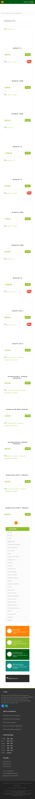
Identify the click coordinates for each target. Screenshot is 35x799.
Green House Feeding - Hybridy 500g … (13, 726)
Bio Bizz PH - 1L (17, 48)
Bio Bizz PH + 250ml (17, 212)
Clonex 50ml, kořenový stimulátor (11, 719)
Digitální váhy (11, 541)
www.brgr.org (24, 783)
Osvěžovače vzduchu (13, 608)
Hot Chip (9, 535)
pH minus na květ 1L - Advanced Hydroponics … (17, 377)
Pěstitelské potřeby (13, 596)
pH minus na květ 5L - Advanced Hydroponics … (17, 442)
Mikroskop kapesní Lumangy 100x (11, 715)
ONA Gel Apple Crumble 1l (9, 722)
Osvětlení (10, 562)
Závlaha (9, 581)
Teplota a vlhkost (12, 605)
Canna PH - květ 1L (17, 311)
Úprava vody (12, 13)
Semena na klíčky (12, 547)
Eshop (14, 788)
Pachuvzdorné (11, 614)
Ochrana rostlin (11, 599)
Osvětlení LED (11, 559)
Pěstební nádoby (12, 575)
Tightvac (9, 611)
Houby (9, 553)
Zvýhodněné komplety (13, 544)
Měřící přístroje (11, 602)
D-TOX (9, 538)
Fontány (9, 620)
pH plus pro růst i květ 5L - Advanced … (17, 508)
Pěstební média (11, 572)
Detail (28, 54)
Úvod (10, 788)
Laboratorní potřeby (13, 584)
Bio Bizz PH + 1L (17, 179)
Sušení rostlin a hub (13, 556)
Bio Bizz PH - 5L (17, 146)
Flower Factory (4, 13)
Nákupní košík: (27, 2)
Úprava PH (18, 13)
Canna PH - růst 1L (17, 343)
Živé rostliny (10, 550)
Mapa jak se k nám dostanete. (10, 775)
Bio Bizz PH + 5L (17, 278)
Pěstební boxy (11, 569)
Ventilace (10, 566)
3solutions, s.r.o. (17, 785)
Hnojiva (9, 587)
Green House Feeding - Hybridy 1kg (12, 729)
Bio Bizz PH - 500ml (17, 114)
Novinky (9, 532)
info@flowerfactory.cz (12, 773)
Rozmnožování (11, 593)
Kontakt (24, 788)
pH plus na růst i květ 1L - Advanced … (17, 475)
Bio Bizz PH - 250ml (17, 81)
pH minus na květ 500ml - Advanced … (17, 409)
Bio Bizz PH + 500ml (17, 245)
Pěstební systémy (12, 578)
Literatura (10, 617)
